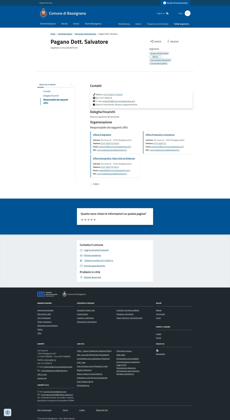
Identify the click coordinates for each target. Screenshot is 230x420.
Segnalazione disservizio (126, 367)
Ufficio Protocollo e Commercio (160, 134)
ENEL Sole (81, 362)
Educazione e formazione (87, 321)
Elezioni (138, 24)
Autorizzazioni (82, 314)
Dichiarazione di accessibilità (127, 358)
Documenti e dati (44, 314)
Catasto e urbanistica (85, 317)
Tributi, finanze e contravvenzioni (129, 317)
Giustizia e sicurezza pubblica (127, 310)
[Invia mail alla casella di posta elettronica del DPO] (54, 391)
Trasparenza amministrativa (157, 24)
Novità (64, 23)
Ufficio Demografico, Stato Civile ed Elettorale (114, 158)
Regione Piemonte (46, 3)
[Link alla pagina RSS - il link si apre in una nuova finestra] (167, 13)
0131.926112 (160, 143)
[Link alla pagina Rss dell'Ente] (157, 350)
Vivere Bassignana (93, 23)
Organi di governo (44, 321)
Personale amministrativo (85, 33)
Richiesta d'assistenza (125, 373)
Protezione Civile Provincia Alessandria (92, 377)
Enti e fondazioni (44, 317)
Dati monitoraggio (44, 410)
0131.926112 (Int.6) (113, 94)
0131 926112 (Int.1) (110, 167)
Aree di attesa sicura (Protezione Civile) (92, 366)
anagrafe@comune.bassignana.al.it (114, 170)
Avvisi (158, 317)
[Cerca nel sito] (186, 13)
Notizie (158, 310)
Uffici (39, 333)
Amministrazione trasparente (128, 362)
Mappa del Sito (102, 410)
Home (53, 33)
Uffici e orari (42, 374)
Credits (82, 410)
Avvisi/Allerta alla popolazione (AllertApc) (93, 358)
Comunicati (160, 314)
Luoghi (158, 334)
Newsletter (160, 353)
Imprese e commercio (124, 314)
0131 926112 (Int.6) (110, 143)
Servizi (76, 23)
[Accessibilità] (7, 412)
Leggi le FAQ (121, 365)
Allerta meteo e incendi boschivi (89, 373)
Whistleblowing (124, 24)
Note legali (120, 354)
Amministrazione (48, 23)
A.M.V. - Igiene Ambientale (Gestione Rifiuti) (94, 351)
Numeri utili (41, 378)
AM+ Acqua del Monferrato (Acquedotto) (93, 354)
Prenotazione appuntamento (127, 370)
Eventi (158, 337)
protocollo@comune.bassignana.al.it (119, 101)
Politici (40, 329)
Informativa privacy (124, 351)
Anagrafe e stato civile (86, 310)
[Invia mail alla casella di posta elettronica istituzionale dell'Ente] (57, 367)
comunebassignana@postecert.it (112, 150)
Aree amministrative (45, 310)
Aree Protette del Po (85, 381)
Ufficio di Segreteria (102, 134)
